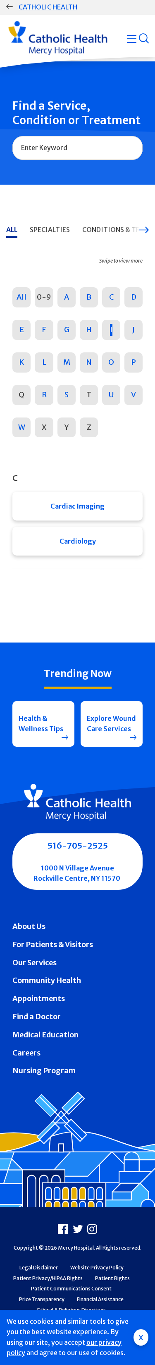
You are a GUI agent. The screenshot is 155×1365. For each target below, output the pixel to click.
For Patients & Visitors (52, 944)
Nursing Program (44, 1070)
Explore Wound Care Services (111, 723)
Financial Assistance (100, 1299)
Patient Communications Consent (71, 1288)
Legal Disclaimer (38, 1267)
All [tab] (11, 229)
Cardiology (78, 541)
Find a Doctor (36, 1016)
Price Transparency (41, 1299)
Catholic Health (48, 7)
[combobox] (77, 148)
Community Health (46, 980)
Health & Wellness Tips (41, 723)
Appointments (38, 998)
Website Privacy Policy (97, 1267)
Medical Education (45, 1034)
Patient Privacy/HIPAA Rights (48, 1278)
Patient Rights (112, 1278)
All (21, 297)
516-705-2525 (78, 845)
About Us (28, 926)
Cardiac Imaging (77, 506)
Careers (26, 1053)
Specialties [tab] (50, 229)
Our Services (34, 962)
